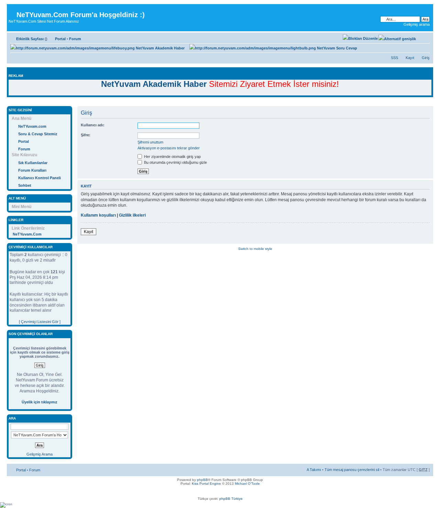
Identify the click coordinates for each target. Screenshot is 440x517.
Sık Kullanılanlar (32, 163)
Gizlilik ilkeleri (132, 215)
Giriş (426, 58)
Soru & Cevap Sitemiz (37, 134)
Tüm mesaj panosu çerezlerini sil (351, 470)
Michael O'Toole (247, 483)
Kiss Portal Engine (206, 483)
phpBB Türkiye (231, 499)
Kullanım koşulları (98, 215)
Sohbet (24, 185)
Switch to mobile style (255, 249)
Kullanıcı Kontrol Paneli (39, 178)
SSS (394, 58)
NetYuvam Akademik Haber (160, 48)
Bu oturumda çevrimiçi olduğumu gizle (175, 162)
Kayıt (410, 58)
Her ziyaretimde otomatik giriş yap (172, 156)
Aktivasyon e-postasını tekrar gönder (169, 148)
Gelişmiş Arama (39, 454)
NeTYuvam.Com (27, 234)
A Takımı (314, 470)
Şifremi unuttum (150, 142)
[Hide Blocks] (9, 102)
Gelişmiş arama (417, 24)
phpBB (202, 480)
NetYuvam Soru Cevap (336, 48)
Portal (60, 39)
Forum (75, 39)
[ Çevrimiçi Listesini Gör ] (39, 322)
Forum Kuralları (32, 170)
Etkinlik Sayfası (30, 39)
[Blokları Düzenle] (360, 38)
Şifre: (85, 135)
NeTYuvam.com (32, 126)
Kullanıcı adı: (92, 125)
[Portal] (12, 9)
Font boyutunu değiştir (425, 37)
